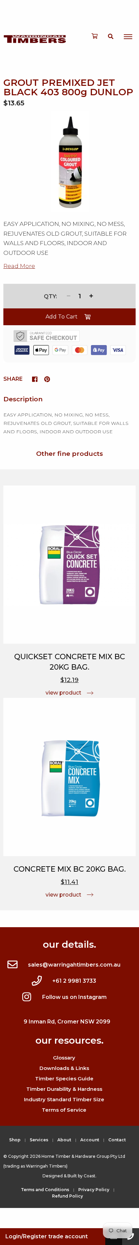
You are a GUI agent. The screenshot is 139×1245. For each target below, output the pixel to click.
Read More (19, 266)
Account (89, 1139)
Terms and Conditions (45, 1189)
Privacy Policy (93, 1189)
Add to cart (62, 316)
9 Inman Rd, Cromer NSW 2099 (67, 1021)
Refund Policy (67, 1196)
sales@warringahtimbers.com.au (74, 965)
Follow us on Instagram (74, 997)
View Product (63, 692)
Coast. (90, 1175)
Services (39, 1139)
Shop (15, 1139)
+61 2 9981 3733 (74, 981)
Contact (117, 1139)
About (64, 1139)
